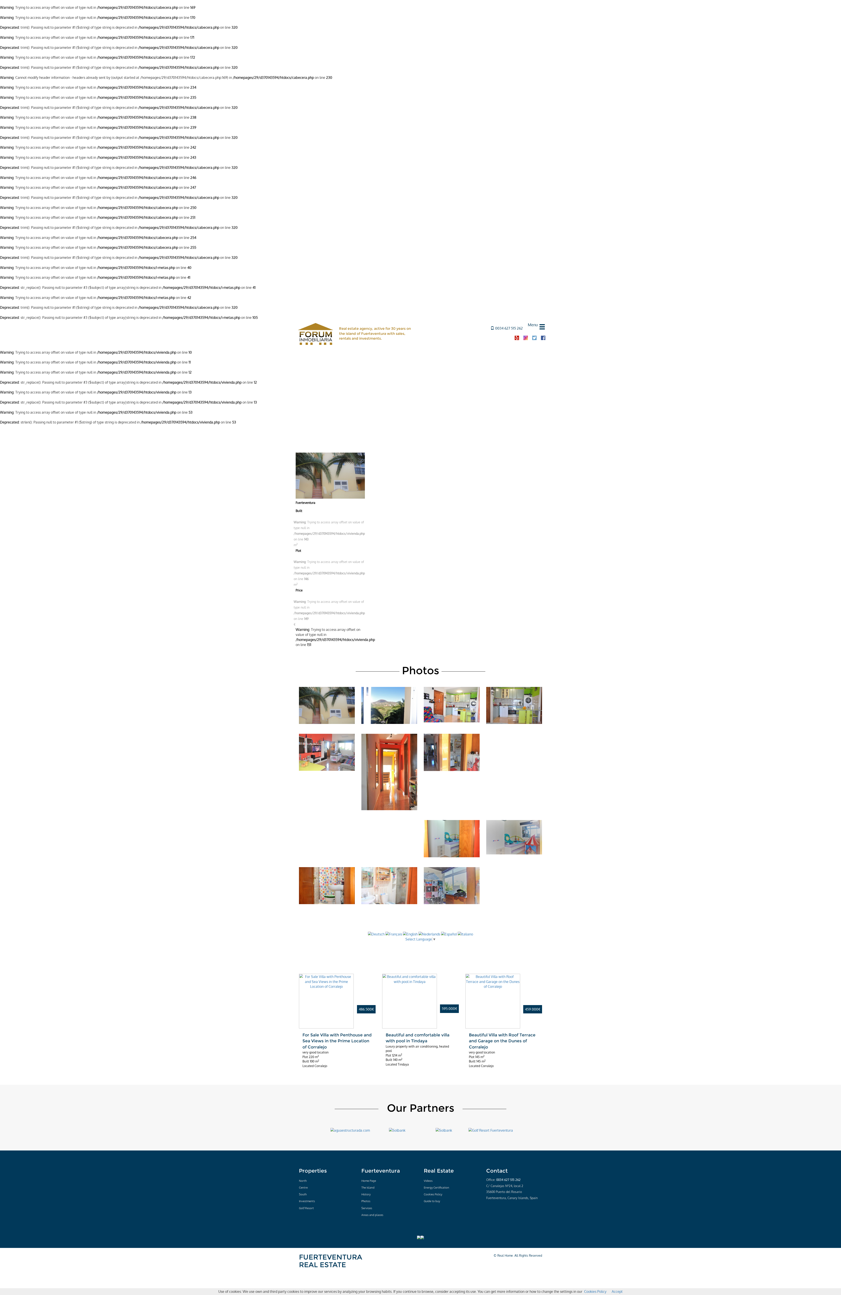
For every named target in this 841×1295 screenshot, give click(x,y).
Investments (307, 1201)
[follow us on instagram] (525, 338)
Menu (533, 324)
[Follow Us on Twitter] (495, 1205)
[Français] (393, 934)
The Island (368, 1187)
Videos (428, 1180)
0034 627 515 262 (509, 328)
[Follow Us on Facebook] (489, 1205)
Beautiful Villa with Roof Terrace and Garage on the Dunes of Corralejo (502, 1041)
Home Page (368, 1180)
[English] (411, 934)
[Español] (449, 934)
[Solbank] (397, 1130)
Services (366, 1208)
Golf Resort (306, 1208)
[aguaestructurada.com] (350, 1130)
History (366, 1194)
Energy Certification (436, 1187)
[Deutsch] (376, 934)
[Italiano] (465, 934)
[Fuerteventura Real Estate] (316, 333)
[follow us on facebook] (543, 338)
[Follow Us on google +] (502, 1205)
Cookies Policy (433, 1194)
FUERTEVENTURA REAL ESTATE (330, 1261)
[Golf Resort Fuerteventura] (490, 1130)
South (303, 1194)
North (303, 1180)
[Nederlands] (429, 934)
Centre (303, 1187)
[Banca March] (444, 1130)
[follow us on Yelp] (517, 338)
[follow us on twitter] (534, 338)
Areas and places (372, 1215)
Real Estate (439, 1171)
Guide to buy (432, 1201)
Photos (365, 1201)
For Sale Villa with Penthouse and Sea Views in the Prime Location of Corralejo (337, 1041)
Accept (617, 1291)
